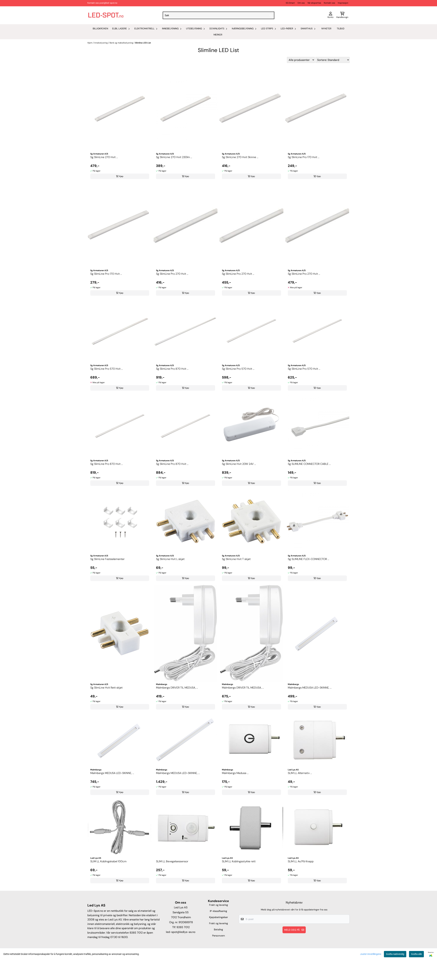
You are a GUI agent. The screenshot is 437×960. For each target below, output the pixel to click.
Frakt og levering (218, 904)
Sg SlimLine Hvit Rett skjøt (106, 687)
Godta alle (416, 954)
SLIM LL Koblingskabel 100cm (108, 861)
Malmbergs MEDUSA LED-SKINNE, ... (310, 687)
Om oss (301, 3)
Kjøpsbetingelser (218, 917)
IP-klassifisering (218, 911)
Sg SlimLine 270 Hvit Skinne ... (240, 157)
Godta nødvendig (395, 954)
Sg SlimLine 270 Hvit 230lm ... (174, 157)
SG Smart (290, 3)
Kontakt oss (329, 3)
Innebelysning (101, 42)
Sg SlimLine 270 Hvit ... (104, 157)
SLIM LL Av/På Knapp (301, 861)
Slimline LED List (143, 42)
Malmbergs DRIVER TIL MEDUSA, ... (177, 687)
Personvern (218, 935)
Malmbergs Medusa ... (235, 773)
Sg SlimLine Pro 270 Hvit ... (172, 274)
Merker (218, 34)
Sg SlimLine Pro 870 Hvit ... (172, 369)
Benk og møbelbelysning (122, 42)
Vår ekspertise (314, 3)
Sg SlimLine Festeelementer (107, 559)
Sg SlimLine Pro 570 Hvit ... (106, 369)
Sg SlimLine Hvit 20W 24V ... (239, 464)
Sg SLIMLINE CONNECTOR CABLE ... (309, 464)
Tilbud (340, 28)
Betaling (218, 929)
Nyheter (326, 28)
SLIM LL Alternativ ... (300, 773)
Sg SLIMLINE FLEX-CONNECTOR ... (308, 559)
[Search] (270, 15)
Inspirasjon (343, 3)
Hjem (90, 42)
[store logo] (105, 15)
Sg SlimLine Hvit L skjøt (170, 559)
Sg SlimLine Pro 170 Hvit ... (303, 157)
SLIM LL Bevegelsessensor (172, 861)
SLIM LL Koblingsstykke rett (239, 861)
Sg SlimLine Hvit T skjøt (236, 559)
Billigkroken (100, 28)
